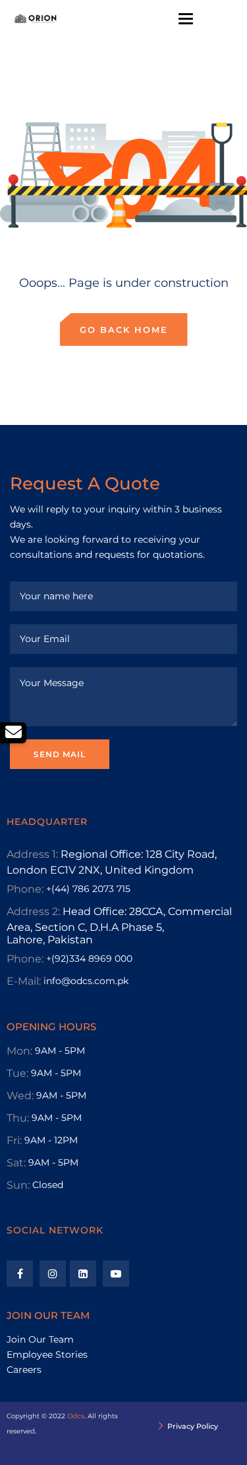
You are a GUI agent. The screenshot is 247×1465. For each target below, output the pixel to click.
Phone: (25, 889)
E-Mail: (24, 981)
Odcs (75, 1416)
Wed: (20, 1095)
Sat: (16, 1162)
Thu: (18, 1118)
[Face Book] (20, 1273)
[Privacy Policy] (161, 1426)
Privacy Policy (192, 1426)
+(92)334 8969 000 (89, 958)
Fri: (14, 1140)
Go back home (124, 329)
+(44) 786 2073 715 (88, 889)
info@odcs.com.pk (85, 981)
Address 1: (32, 854)
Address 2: (33, 911)
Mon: (19, 1051)
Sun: (18, 1185)
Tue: (17, 1073)
